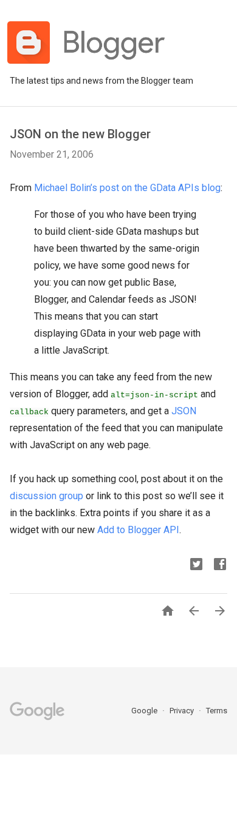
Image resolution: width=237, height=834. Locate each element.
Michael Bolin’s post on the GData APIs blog (127, 187)
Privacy (183, 710)
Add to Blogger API (138, 530)
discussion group (46, 496)
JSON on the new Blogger (80, 134)
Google (145, 710)
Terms (216, 710)
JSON (183, 411)
